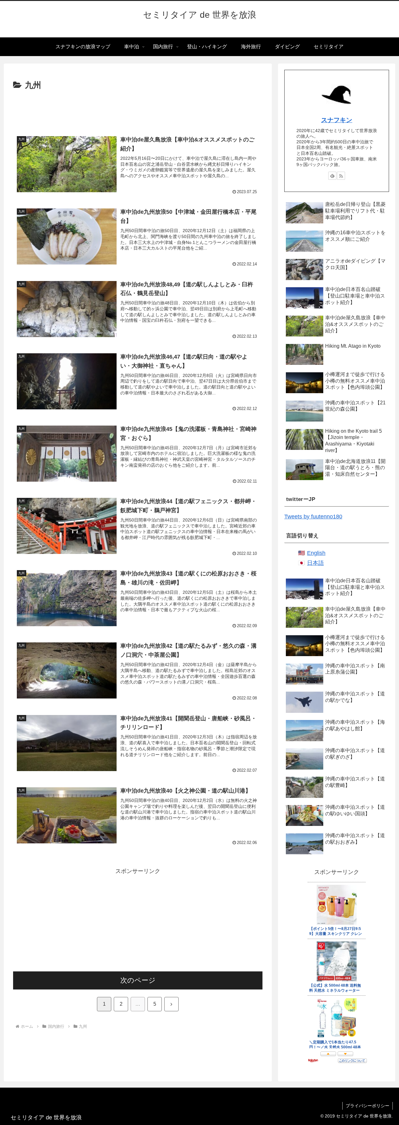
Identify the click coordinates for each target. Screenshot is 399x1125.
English (316, 553)
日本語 (315, 563)
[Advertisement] (137, 110)
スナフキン (336, 120)
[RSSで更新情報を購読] (341, 176)
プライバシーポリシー (367, 1105)
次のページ (138, 980)
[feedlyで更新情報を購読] (332, 176)
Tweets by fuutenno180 (313, 516)
